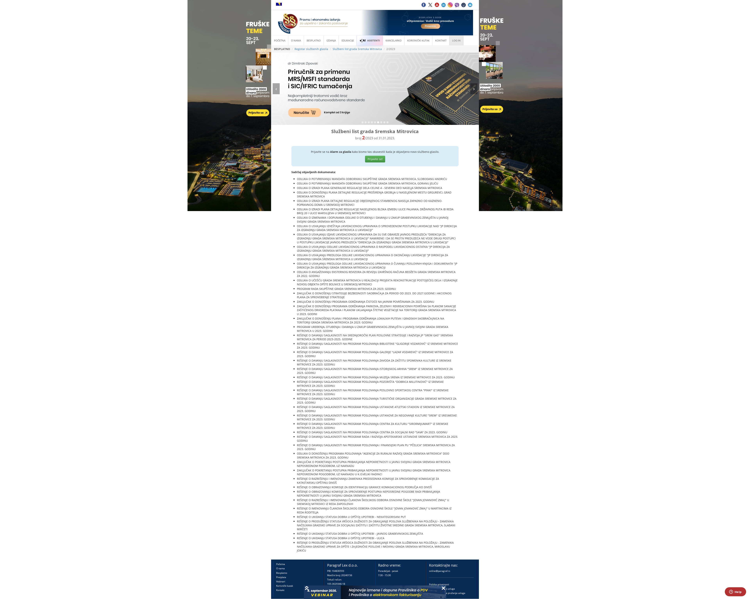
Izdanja (331, 40)
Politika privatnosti (439, 584)
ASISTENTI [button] (373, 40)
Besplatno (314, 40)
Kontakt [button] (440, 40)
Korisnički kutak (284, 585)
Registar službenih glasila (311, 49)
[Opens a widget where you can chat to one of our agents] (735, 592)
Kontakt (280, 590)
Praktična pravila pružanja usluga (447, 593)
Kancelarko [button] (394, 40)
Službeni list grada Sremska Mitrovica (357, 49)
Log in (456, 40)
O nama (296, 40)
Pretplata (281, 577)
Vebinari (280, 581)
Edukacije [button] (348, 40)
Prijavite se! (375, 159)
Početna (279, 40)
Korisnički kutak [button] (418, 40)
